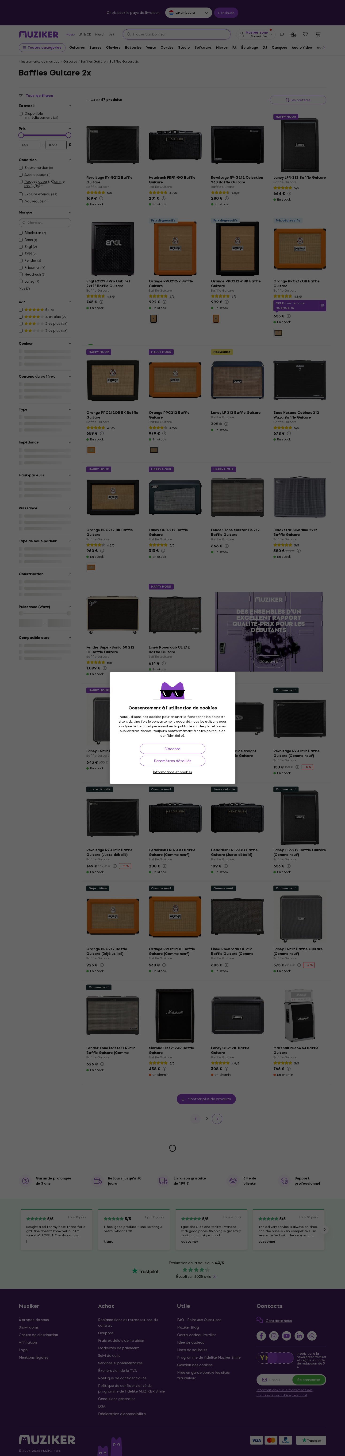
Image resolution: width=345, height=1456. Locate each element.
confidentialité (172, 735)
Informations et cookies (172, 772)
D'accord (172, 749)
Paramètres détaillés (172, 761)
